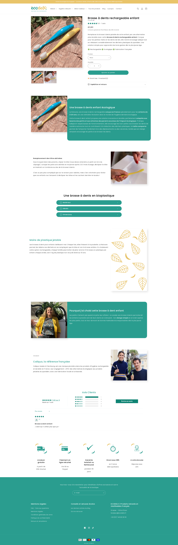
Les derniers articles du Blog (80, 508)
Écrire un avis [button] (126, 401)
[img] (39, 416)
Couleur (90, 54)
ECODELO (91, 543)
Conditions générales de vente (41, 515)
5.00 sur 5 (56, 400)
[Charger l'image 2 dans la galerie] (50, 77)
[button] (53, 9)
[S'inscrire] (104, 493)
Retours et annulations (39, 521)
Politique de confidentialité (40, 518)
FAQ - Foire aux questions (40, 508)
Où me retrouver (77, 511)
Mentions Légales (37, 511)
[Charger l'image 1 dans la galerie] (37, 77)
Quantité (90, 62)
